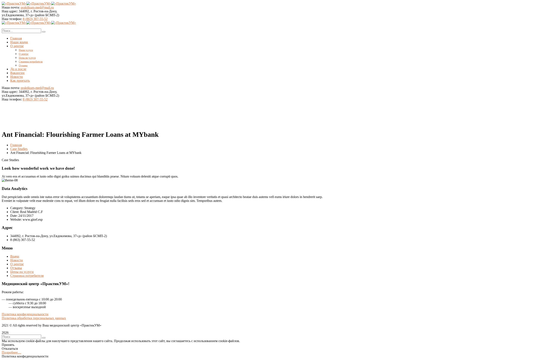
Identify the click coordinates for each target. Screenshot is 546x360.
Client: (14, 212)
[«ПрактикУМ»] (14, 3)
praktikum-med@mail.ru (37, 7)
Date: (13, 215)
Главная (16, 145)
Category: (16, 208)
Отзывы (16, 268)
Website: (16, 219)
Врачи (14, 256)
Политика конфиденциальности (25, 314)
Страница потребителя (27, 275)
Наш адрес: (10, 11)
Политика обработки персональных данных (34, 318)
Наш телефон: (12, 19)
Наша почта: (11, 7)
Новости (16, 260)
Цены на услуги (22, 272)
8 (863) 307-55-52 (35, 19)
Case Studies (19, 149)
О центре (17, 264)
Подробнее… (11, 352)
